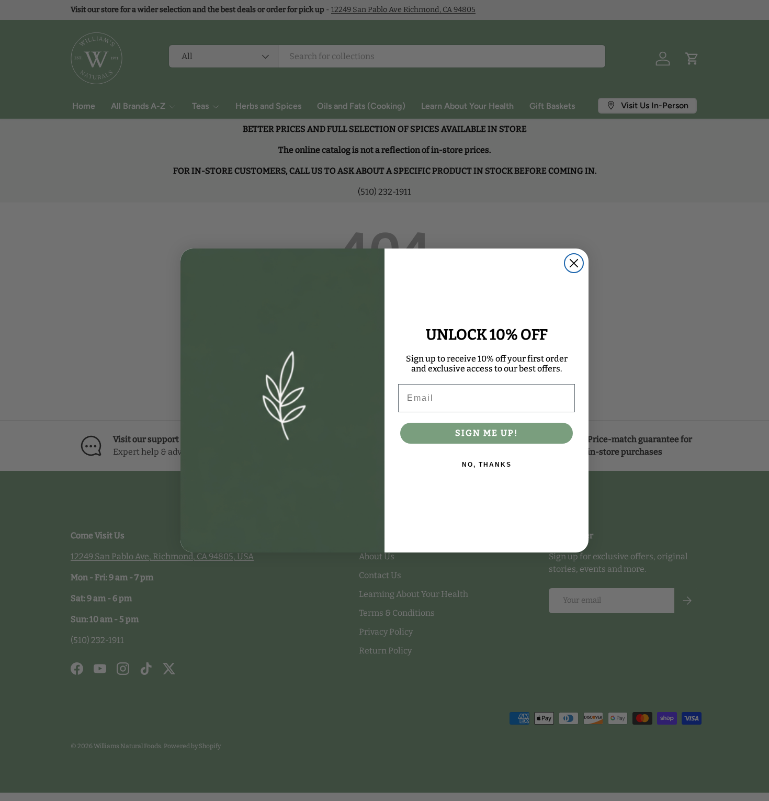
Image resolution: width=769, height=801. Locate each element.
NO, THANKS (487, 464)
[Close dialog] (573, 263)
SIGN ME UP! (486, 433)
